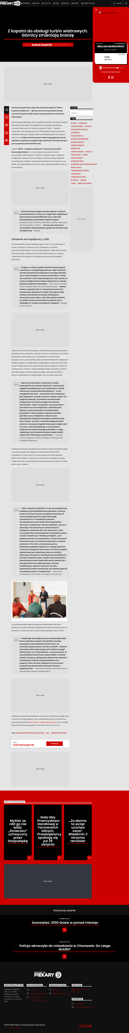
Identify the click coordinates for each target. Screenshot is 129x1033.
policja (89, 152)
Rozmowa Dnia (77, 161)
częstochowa (77, 126)
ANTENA (37, 3)
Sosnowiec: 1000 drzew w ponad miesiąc (65, 922)
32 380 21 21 (34, 990)
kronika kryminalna (79, 139)
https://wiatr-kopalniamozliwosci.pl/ (42, 722)
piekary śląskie (77, 152)
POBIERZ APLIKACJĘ (89, 3)
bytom (74, 123)
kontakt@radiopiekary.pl (38, 994)
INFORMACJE (26, 3)
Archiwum (54, 743)
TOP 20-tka (47, 3)
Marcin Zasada (77, 142)
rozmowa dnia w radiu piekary (84, 164)
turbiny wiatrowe (58, 733)
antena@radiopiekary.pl (61, 994)
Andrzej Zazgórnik (42, 44)
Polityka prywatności (12, 1028)
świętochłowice (85, 183)
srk (47, 733)
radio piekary (77, 158)
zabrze (83, 180)
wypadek (74, 180)
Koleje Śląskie (77, 136)
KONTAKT (76, 3)
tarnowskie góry (78, 177)
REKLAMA (66, 3)
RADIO (57, 3)
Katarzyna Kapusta (79, 129)
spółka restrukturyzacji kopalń (30, 733)
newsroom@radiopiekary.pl (85, 1007)
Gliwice (88, 126)
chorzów (83, 123)
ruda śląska (76, 167)
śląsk (73, 183)
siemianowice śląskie (80, 170)
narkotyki (75, 148)
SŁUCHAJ (119, 3)
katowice (75, 132)
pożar (85, 155)
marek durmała (77, 145)
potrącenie (76, 155)
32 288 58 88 (79, 1004)
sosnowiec (76, 174)
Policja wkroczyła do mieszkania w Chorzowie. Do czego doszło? (65, 947)
